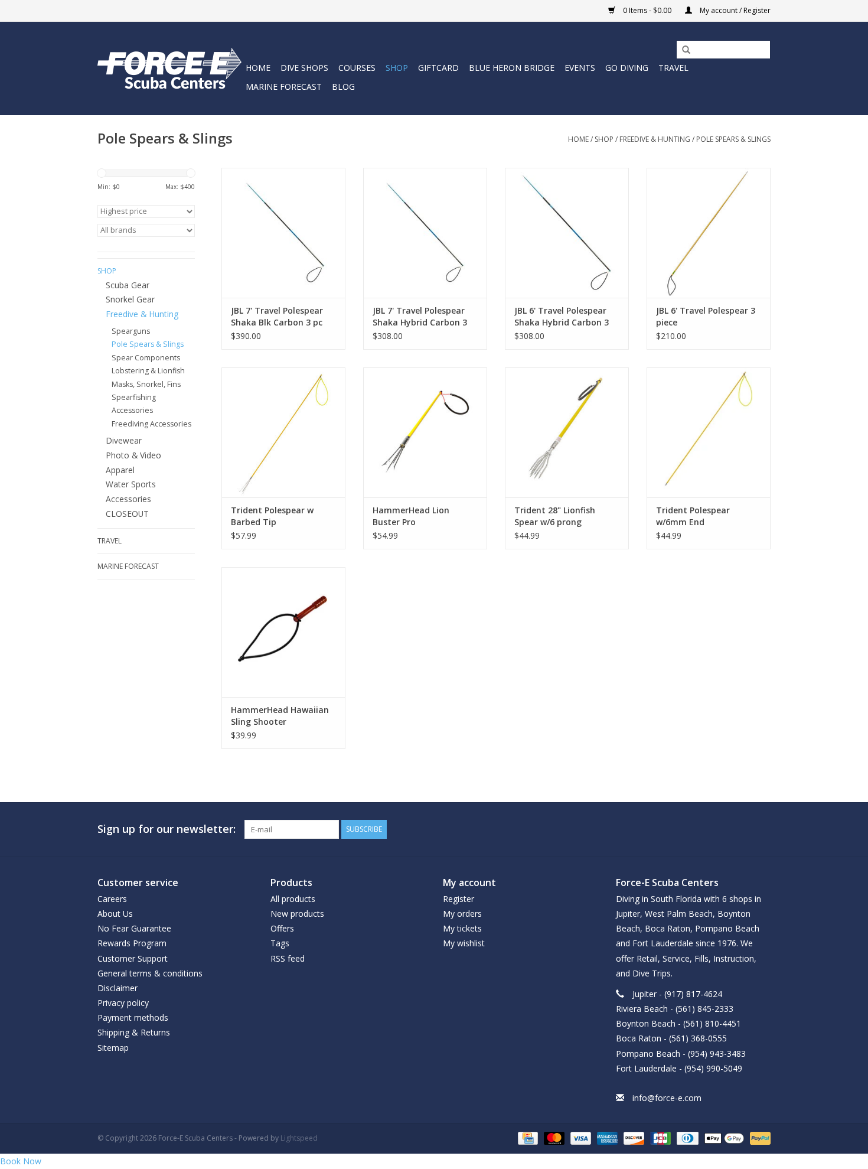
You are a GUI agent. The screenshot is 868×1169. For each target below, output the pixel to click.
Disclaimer (117, 988)
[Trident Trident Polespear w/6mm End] (709, 432)
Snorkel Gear (130, 299)
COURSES (357, 67)
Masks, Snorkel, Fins (146, 384)
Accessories (128, 498)
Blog (343, 86)
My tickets (462, 928)
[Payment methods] (527, 1138)
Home (258, 67)
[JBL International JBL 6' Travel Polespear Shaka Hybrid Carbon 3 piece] (567, 233)
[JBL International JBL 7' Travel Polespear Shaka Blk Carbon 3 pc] (283, 233)
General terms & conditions (150, 973)
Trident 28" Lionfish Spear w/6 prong (554, 515)
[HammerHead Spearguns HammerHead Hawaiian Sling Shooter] (283, 632)
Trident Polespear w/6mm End (693, 515)
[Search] (682, 50)
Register (458, 898)
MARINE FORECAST (284, 86)
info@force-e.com (666, 1097)
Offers (282, 928)
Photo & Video (133, 455)
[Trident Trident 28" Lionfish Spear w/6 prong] (567, 432)
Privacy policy (123, 1002)
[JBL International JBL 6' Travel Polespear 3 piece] (709, 233)
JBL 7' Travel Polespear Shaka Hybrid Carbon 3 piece (420, 316)
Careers (112, 898)
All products (292, 898)
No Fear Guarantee (134, 928)
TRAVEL (673, 67)
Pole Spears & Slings (733, 139)
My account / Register (734, 10)
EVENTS (579, 67)
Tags (279, 943)
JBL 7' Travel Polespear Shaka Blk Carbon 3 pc (277, 316)
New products (297, 913)
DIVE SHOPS (304, 67)
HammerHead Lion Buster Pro (411, 515)
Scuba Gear (127, 285)
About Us (115, 913)
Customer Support (132, 958)
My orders (462, 913)
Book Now (20, 1161)
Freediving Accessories (151, 424)
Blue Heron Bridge (511, 67)
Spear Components (146, 358)
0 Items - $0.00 (647, 10)
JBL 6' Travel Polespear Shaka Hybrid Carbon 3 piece (561, 316)
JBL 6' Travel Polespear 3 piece (705, 316)
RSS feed (287, 958)
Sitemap (113, 1047)
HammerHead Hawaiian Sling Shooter (280, 715)
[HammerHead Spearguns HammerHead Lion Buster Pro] (425, 432)
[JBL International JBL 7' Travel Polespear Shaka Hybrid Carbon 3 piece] (425, 233)
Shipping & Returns (133, 1032)
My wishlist (464, 943)
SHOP (397, 67)
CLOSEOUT (127, 513)
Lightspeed (299, 1138)
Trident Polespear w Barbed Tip (272, 515)
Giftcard (438, 67)
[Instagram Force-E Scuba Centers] (761, 829)
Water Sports (131, 484)
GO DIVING (626, 67)
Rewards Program (132, 943)
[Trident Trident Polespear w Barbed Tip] (283, 432)
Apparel (120, 470)
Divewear (124, 440)
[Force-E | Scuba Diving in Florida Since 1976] (169, 68)
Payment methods (132, 1017)
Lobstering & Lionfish (148, 371)
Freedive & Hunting (654, 139)
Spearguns (131, 331)
